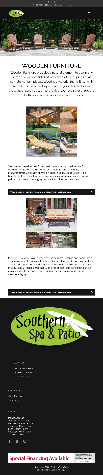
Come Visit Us (21, 376)
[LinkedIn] (51, 2)
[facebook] (48, 2)
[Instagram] (54, 2)
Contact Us (13, 400)
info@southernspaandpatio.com (59, 5)
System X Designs (58, 470)
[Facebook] (10, 441)
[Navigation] (88, 13)
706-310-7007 (38, 5)
